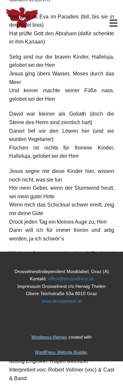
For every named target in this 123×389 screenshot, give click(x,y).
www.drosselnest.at (62, 301)
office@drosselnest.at (70, 278)
